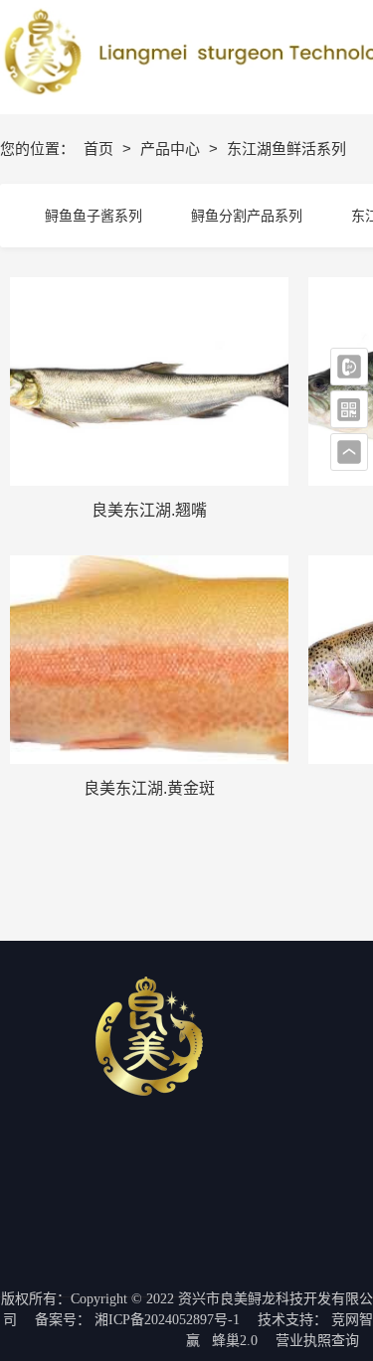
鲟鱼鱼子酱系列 (93, 216)
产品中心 (172, 148)
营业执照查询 (317, 1340)
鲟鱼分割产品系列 (246, 216)
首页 (100, 148)
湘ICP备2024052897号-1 (167, 1319)
